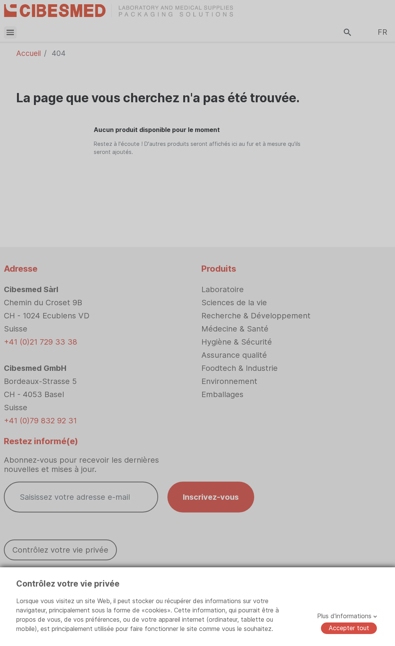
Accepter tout (349, 628)
